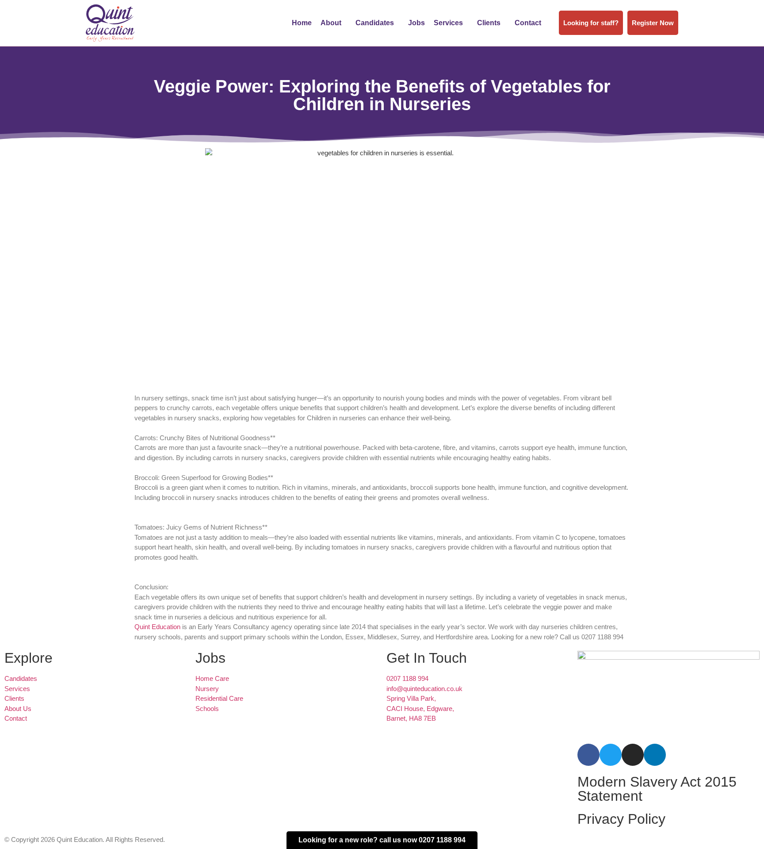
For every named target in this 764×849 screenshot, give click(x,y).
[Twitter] (611, 755)
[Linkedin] (655, 755)
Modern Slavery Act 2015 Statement (657, 789)
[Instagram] (633, 755)
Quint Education (157, 626)
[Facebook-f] (588, 755)
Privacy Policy (621, 819)
